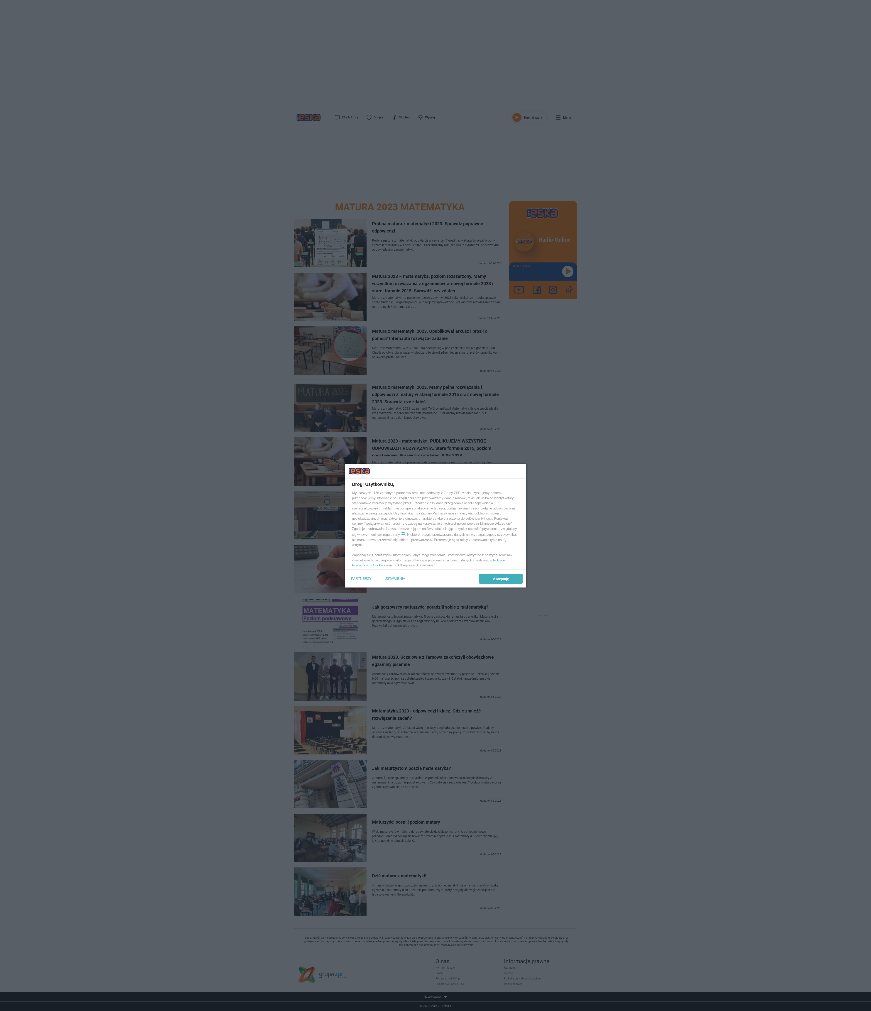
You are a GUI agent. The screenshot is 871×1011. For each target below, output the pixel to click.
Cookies (379, 565)
